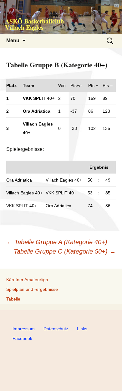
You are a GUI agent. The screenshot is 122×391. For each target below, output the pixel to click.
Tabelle (13, 298)
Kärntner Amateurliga (27, 279)
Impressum (24, 328)
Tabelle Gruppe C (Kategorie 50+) (65, 251)
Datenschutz (55, 328)
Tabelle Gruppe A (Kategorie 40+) (56, 242)
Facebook (22, 338)
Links (82, 328)
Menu (12, 40)
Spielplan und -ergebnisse (32, 289)
